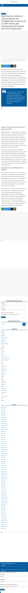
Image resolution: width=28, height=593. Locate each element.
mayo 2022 (3, 510)
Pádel (2, 378)
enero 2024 (3, 469)
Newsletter (3, 374)
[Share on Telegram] (8, 66)
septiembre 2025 (4, 429)
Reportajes (3, 384)
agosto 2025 (3, 431)
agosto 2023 (3, 479)
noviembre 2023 (4, 473)
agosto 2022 (3, 504)
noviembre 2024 (4, 449)
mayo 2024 (3, 461)
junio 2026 (3, 411)
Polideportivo (4, 382)
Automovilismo (4, 337)
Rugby (2, 386)
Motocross (3, 368)
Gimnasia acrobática (5, 358)
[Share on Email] (14, 66)
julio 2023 (3, 481)
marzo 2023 (3, 490)
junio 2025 (3, 435)
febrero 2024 (3, 467)
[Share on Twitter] (11, 66)
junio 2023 (3, 483)
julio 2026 (3, 409)
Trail (2, 398)
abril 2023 (3, 487)
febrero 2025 (3, 443)
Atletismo (3, 13)
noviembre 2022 (4, 498)
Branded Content (4, 343)
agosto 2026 (3, 407)
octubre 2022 (4, 500)
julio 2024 (3, 457)
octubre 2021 (4, 524)
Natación (3, 372)
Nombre (2, 303)
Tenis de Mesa (4, 396)
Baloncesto (3, 341)
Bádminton (3, 339)
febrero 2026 (3, 419)
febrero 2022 (3, 516)
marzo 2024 (3, 465)
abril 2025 (3, 439)
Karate (2, 364)
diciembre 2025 (4, 423)
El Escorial (21, 60)
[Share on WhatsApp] (2, 66)
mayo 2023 (3, 485)
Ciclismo (2, 345)
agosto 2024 (3, 455)
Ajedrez (2, 331)
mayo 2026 (3, 413)
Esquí (2, 349)
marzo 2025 (3, 441)
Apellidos (3, 308)
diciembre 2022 (4, 496)
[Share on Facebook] (5, 66)
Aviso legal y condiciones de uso (8, 563)
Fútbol (2, 353)
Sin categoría (3, 390)
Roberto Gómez (7, 62)
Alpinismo (3, 333)
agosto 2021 (3, 528)
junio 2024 (3, 459)
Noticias (2, 376)
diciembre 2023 (4, 471)
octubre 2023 (4, 475)
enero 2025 (3, 445)
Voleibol (2, 400)
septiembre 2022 (4, 502)
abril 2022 (3, 512)
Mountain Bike (4, 370)
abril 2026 (3, 415)
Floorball (3, 351)
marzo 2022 (3, 514)
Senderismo (3, 388)
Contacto (3, 565)
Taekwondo (3, 392)
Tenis (2, 394)
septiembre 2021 (4, 526)
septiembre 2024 (4, 453)
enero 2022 (3, 518)
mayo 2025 (3, 437)
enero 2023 (3, 494)
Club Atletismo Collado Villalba (19, 59)
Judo (2, 362)
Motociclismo (4, 366)
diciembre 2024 (4, 447)
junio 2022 (3, 508)
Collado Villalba (15, 60)
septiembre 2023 (4, 477)
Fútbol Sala (3, 356)
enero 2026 (3, 421)
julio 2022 (3, 506)
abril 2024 (3, 463)
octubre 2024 (4, 451)
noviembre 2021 (4, 522)
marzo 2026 (3, 417)
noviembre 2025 (4, 425)
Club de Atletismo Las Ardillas (6, 60)
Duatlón (2, 347)
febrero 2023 (3, 492)
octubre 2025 (4, 427)
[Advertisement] (14, 44)
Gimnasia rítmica (4, 360)
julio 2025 (3, 433)
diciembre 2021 (4, 520)
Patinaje (2, 380)
